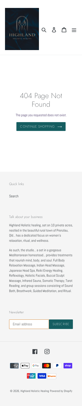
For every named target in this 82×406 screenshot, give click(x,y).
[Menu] (74, 30)
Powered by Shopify (61, 391)
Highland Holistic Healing (34, 391)
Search (13, 196)
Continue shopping (37, 126)
